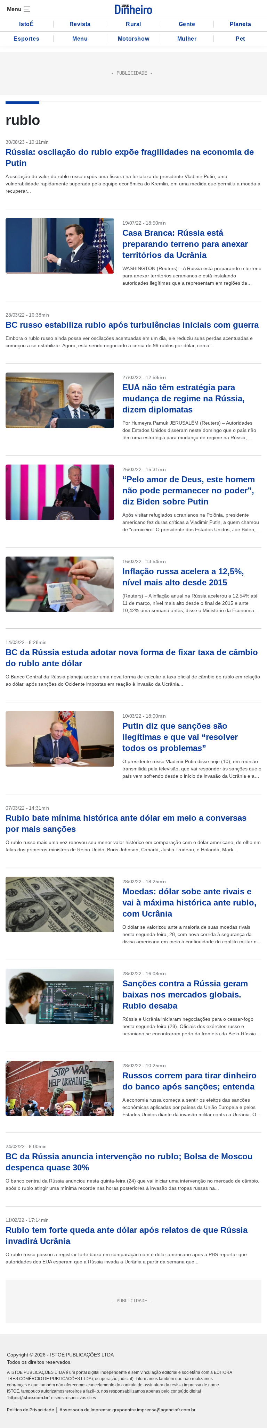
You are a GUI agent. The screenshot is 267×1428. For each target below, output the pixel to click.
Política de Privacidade (30, 1409)
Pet (240, 39)
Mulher (187, 39)
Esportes (26, 39)
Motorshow (133, 39)
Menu (80, 39)
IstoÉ (26, 24)
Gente (187, 24)
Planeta (240, 24)
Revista (80, 24)
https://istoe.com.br (28, 1397)
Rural (133, 24)
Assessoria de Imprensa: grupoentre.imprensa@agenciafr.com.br (127, 1409)
